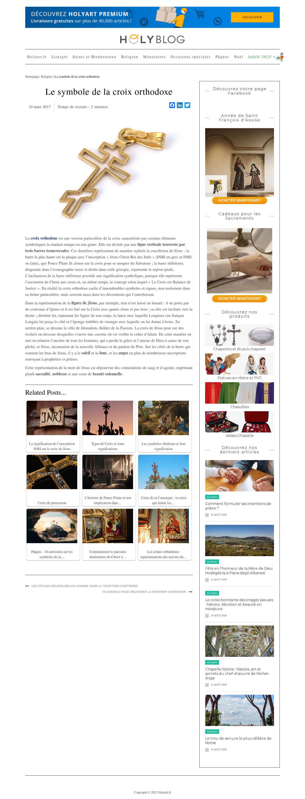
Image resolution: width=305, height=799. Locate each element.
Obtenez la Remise (125, 105)
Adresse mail (115, 70)
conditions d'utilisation (162, 87)
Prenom (111, 54)
